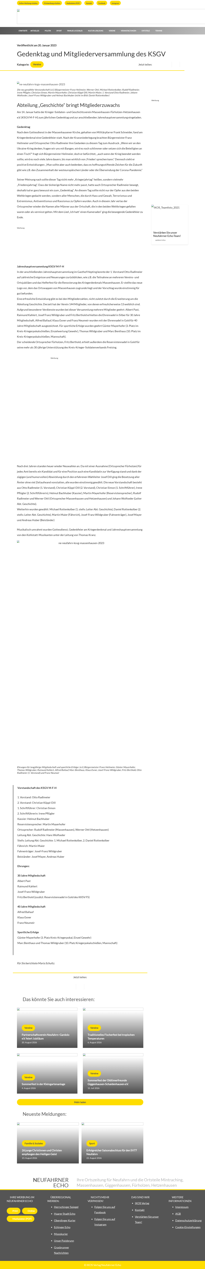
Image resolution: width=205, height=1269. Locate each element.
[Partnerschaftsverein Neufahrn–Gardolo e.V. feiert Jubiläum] (47, 1028)
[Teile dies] (176, 64)
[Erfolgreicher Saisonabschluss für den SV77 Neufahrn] (112, 1143)
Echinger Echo (62, 1227)
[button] (40, 30)
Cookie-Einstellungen (187, 1227)
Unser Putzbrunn (64, 1240)
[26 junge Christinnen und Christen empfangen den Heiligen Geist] (48, 1143)
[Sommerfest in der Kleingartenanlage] (47, 1073)
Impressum (181, 1207)
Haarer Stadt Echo (64, 1213)
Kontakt (140, 1210)
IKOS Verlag (142, 1203)
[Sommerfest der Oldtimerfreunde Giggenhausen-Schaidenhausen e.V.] (113, 1073)
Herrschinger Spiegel (66, 1207)
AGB (178, 1213)
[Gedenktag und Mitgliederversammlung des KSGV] (41, 84)
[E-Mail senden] (168, 64)
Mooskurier (61, 1234)
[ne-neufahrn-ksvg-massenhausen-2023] (80, 652)
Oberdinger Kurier (64, 1220)
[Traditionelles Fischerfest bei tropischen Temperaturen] (113, 1028)
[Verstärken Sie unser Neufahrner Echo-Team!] (169, 225)
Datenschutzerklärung (188, 1220)
